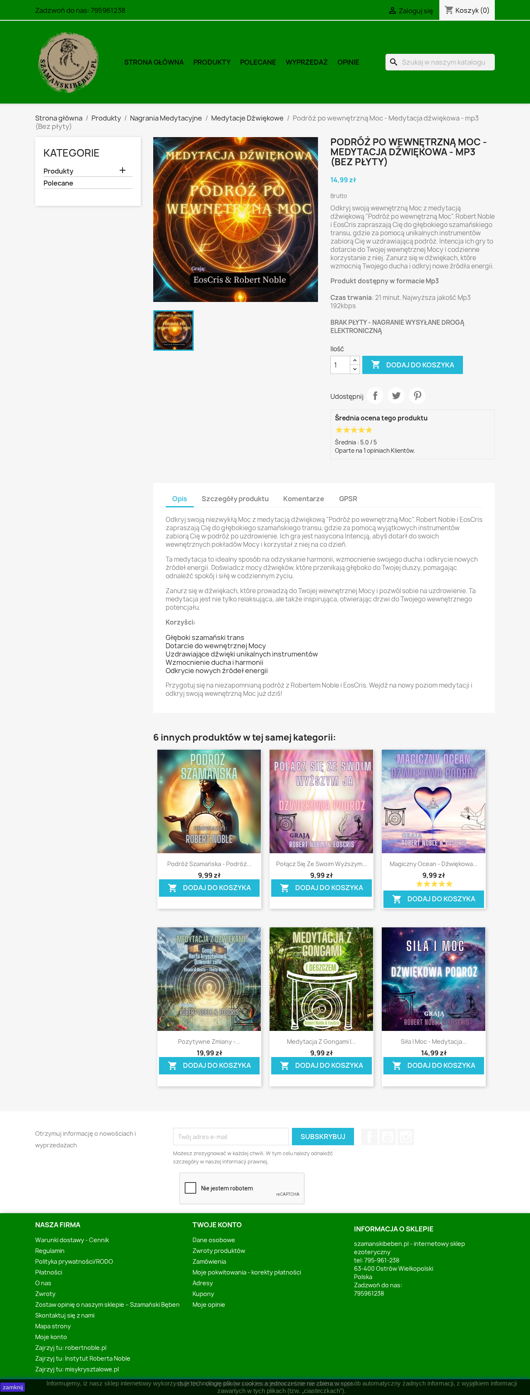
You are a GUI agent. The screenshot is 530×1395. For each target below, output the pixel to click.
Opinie (348, 62)
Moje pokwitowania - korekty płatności (247, 1272)
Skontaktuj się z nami (64, 1315)
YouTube (387, 1137)
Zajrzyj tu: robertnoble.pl (70, 1348)
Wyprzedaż (307, 62)
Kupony (203, 1294)
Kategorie (71, 153)
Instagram (406, 1137)
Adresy (203, 1283)
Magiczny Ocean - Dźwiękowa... (434, 864)
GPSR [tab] (348, 498)
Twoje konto (217, 1224)
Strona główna (154, 62)
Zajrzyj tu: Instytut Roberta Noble (82, 1358)
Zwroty (45, 1294)
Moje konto (51, 1337)
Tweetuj (396, 395)
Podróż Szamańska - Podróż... (209, 864)
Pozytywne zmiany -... (209, 1041)
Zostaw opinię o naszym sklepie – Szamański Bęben (107, 1304)
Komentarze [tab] (303, 498)
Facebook (369, 1137)
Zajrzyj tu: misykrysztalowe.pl (77, 1369)
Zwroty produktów (219, 1251)
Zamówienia (209, 1261)
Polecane (258, 62)
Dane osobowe (214, 1240)
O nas (43, 1283)
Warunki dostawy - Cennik (72, 1240)
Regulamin (50, 1251)
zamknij (13, 1387)
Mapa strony (53, 1326)
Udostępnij (375, 395)
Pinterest (417, 395)
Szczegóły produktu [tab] (235, 498)
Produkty (212, 62)
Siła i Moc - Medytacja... (434, 1041)
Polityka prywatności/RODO (74, 1261)
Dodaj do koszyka (412, 364)
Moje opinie (209, 1304)
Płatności (48, 1272)
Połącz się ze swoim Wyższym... (321, 864)
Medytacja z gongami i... (321, 1041)
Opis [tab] (179, 498)
